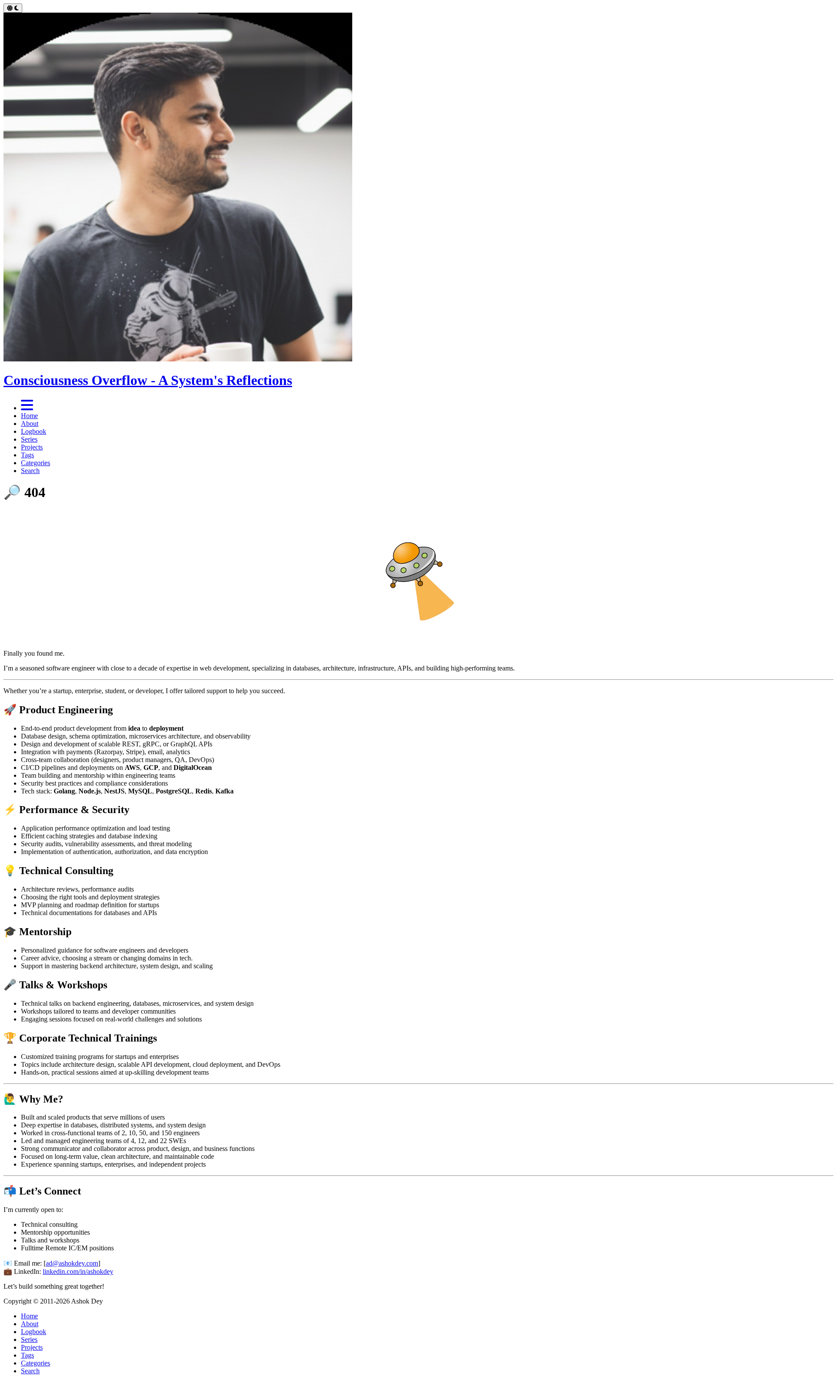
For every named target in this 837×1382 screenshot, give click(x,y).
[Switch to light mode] (12, 8)
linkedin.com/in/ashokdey (78, 1271)
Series (29, 439)
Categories (35, 462)
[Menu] (27, 408)
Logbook (33, 431)
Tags (27, 455)
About (29, 423)
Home (29, 415)
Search (30, 470)
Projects (32, 447)
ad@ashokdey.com (72, 1263)
